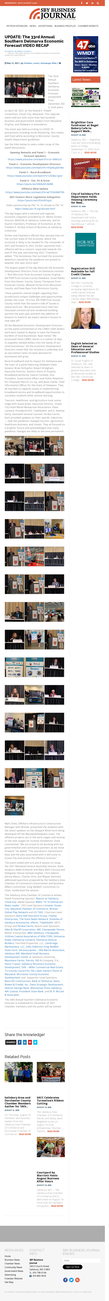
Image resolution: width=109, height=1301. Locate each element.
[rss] (93, 3)
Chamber (27, 63)
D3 (71, 1292)
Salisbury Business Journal (18, 51)
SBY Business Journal (28, 1292)
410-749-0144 (39, 1272)
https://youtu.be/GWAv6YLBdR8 (35, 184)
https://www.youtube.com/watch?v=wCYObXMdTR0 (34, 192)
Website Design (61, 1292)
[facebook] (82, 3)
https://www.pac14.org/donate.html (35, 208)
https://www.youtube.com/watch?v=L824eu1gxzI (34, 175)
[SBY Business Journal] (52, 13)
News (33, 26)
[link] (33, 907)
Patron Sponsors (17, 26)
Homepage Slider (49, 63)
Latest (36, 63)
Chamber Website (88, 26)
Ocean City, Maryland (82, 1292)
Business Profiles (65, 26)
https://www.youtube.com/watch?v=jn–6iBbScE (35, 159)
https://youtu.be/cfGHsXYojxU (35, 200)
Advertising (45, 26)
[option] (85, 54)
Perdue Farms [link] (25, 926)
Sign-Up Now (72, 1266)
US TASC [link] (38, 912)
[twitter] (87, 3)
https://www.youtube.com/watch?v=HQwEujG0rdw (35, 167)
